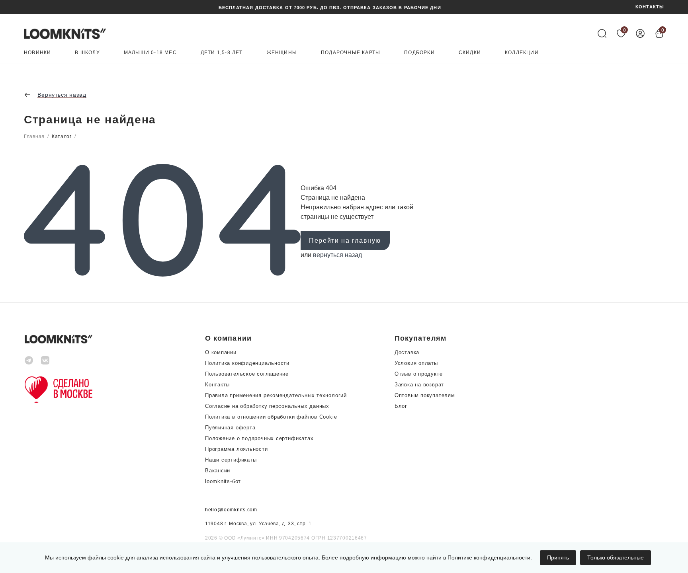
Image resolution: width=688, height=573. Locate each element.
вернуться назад (337, 254)
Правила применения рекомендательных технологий (276, 395)
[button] (276, 338)
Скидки (470, 52)
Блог (401, 406)
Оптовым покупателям (425, 395)
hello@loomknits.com (231, 510)
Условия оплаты (416, 363)
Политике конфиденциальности (489, 557)
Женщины (282, 52)
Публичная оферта (230, 428)
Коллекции (522, 52)
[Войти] (640, 33)
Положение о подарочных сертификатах (259, 438)
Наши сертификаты (230, 460)
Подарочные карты (350, 52)
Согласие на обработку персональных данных (267, 406)
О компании (220, 352)
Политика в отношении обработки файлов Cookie (271, 417)
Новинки (37, 52)
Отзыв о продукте (418, 374)
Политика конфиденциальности (247, 363)
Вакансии (217, 471)
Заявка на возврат (419, 385)
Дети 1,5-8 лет (222, 52)
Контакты (217, 385)
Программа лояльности (236, 449)
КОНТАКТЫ (649, 7)
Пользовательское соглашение (247, 374)
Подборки (419, 52)
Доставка (407, 352)
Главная (34, 136)
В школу (87, 52)
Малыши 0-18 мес (150, 52)
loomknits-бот (223, 481)
